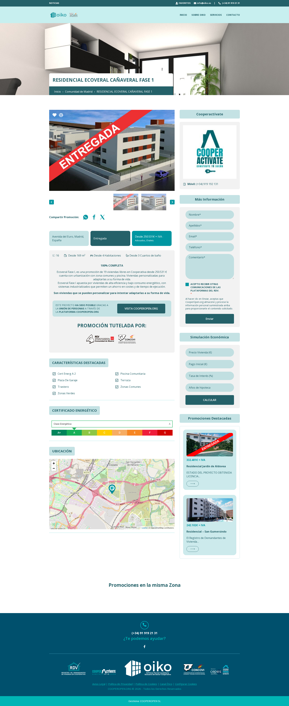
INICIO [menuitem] (183, 14)
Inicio (57, 91)
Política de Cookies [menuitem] (146, 684)
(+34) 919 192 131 (207, 184)
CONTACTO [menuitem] (233, 14)
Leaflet (144, 527)
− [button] (54, 468)
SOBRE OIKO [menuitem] (198, 14)
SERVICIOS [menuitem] (216, 14)
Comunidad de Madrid (78, 91)
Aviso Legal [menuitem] (98, 684)
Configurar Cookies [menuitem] (186, 684)
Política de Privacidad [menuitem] (120, 684)
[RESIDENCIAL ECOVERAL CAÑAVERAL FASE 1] (112, 489)
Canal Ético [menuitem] (166, 684)
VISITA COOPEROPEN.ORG (141, 308)
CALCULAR (209, 400)
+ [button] (54, 463)
